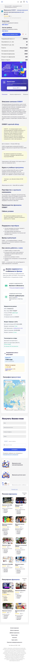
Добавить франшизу (14, 632)
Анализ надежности (15, 94)
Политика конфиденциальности (14, 642)
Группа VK (8, 357)
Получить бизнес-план (11, 34)
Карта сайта (14, 639)
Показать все (14, 489)
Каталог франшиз (14, 628)
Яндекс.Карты (8, 368)
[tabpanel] (14, 180)
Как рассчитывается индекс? (17, 287)
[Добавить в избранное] (23, 34)
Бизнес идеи (14, 635)
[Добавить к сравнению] (26, 34)
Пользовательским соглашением (10, 454)
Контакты (14, 637)
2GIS (6, 370)
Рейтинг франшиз (14, 630)
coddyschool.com (18, 328)
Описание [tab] (4, 94)
